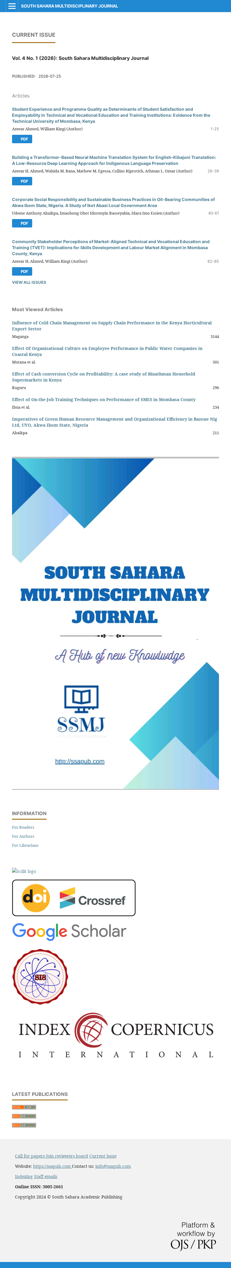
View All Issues (29, 282)
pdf (24, 139)
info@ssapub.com (113, 1166)
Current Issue (102, 1156)
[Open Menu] (12, 6)
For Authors (23, 836)
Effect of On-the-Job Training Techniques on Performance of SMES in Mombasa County (104, 399)
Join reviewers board (67, 1156)
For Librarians (25, 845)
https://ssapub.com (52, 1166)
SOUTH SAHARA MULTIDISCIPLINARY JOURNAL (69, 5)
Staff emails (45, 1176)
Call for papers (30, 1156)
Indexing (24, 1176)
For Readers (23, 827)
